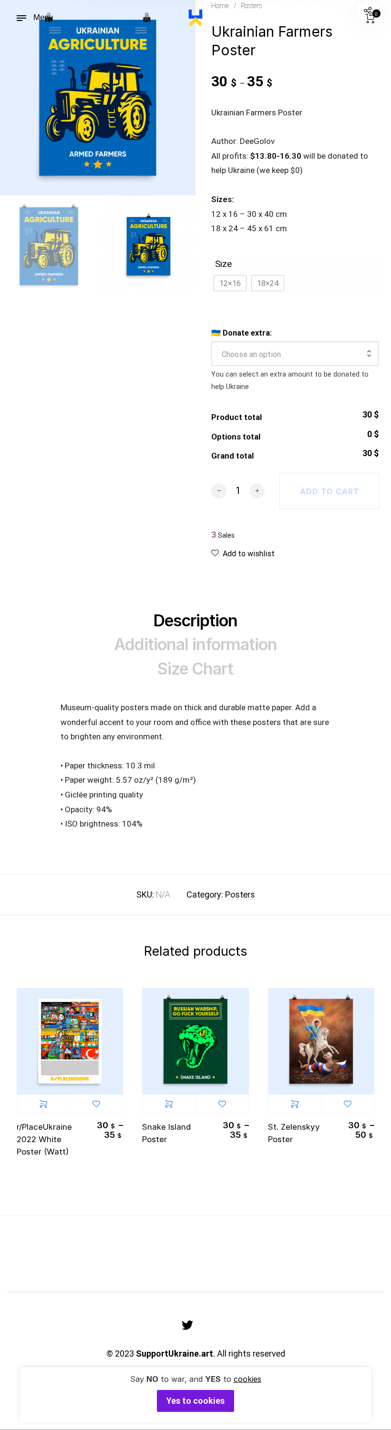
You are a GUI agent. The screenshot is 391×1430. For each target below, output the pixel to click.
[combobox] (295, 354)
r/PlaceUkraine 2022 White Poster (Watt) (44, 1139)
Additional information (195, 644)
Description (195, 620)
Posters (240, 894)
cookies (247, 1379)
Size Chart (195, 668)
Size (223, 263)
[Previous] (30, 97)
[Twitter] (187, 1325)
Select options (43, 1103)
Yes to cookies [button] (195, 1401)
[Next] (161, 97)
